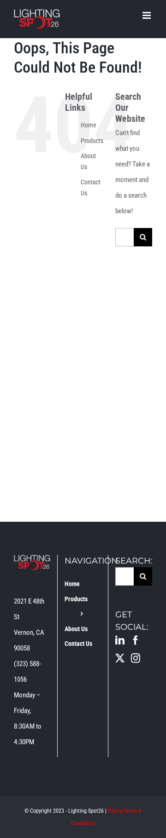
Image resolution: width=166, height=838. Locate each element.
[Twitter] (120, 658)
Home (88, 125)
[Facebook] (135, 640)
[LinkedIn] (120, 640)
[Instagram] (135, 658)
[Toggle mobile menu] (147, 15)
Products (92, 140)
